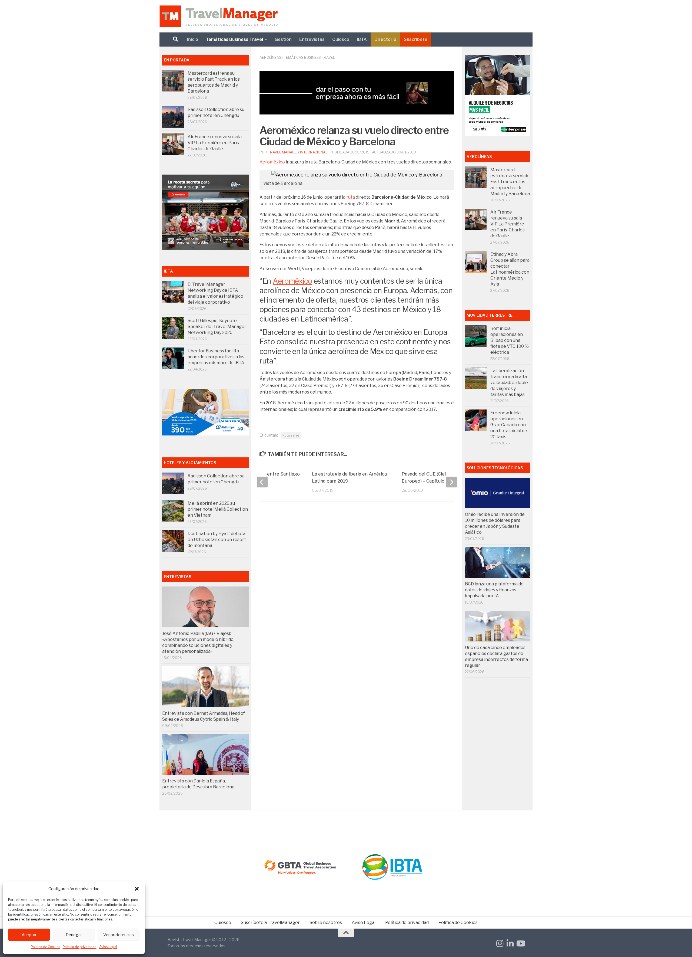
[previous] (262, 482)
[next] (451, 482)
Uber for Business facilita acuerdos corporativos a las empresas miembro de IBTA (216, 356)
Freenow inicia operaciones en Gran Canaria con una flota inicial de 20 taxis (508, 424)
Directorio (385, 39)
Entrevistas (312, 39)
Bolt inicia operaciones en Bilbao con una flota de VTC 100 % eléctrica (509, 340)
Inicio (192, 39)
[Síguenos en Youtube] (520, 943)
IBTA (362, 39)
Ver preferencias (118, 934)
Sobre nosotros (326, 922)
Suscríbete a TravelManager (270, 922)
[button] (136, 889)
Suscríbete (415, 39)
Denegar (74, 934)
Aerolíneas (270, 57)
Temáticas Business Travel (234, 39)
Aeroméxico (272, 162)
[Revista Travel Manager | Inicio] (218, 16)
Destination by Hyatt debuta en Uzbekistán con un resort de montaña (217, 539)
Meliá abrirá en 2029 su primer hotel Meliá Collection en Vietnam (218, 509)
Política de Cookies (45, 947)
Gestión (283, 39)
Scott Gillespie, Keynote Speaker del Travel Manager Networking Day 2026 (217, 326)
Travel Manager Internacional (297, 152)
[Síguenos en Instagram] (500, 943)
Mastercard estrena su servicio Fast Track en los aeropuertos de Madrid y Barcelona (510, 181)
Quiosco (340, 39)
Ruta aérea (291, 435)
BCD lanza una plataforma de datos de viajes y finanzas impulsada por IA (494, 589)
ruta (350, 197)
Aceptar (29, 934)
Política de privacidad (80, 947)
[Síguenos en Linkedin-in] (510, 943)
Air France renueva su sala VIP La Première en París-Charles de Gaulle (215, 142)
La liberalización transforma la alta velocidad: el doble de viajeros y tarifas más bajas (509, 382)
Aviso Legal (108, 947)
